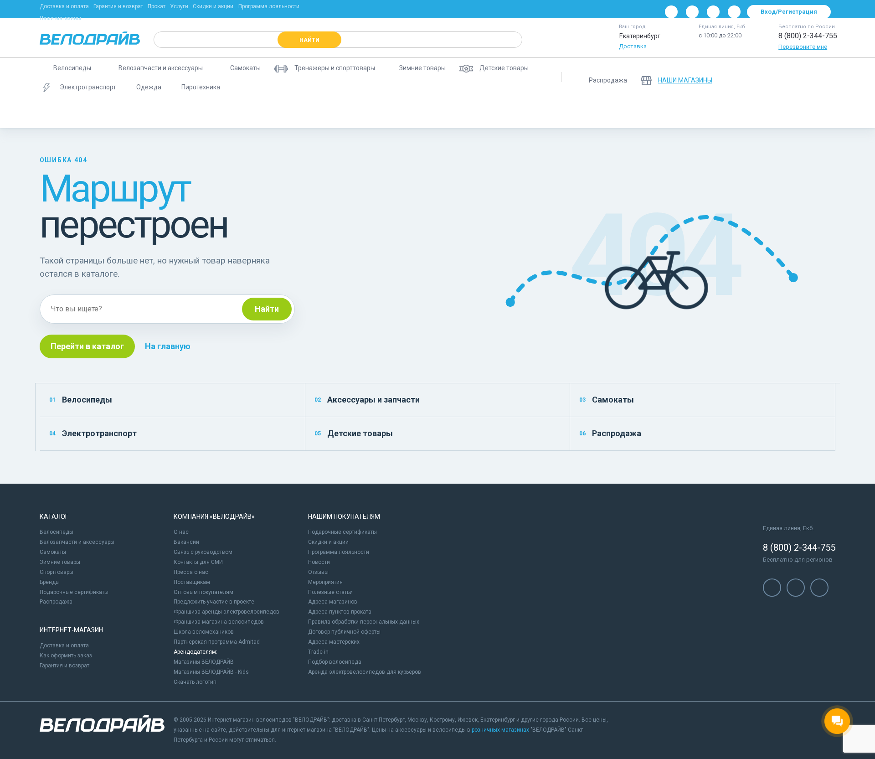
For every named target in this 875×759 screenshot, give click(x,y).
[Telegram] (713, 11)
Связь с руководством (203, 552)
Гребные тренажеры (499, 112)
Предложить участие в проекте (214, 602)
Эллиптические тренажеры (256, 112)
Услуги (179, 6)
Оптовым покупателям (203, 592)
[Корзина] (824, 77)
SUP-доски (398, 112)
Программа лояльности (268, 6)
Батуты (443, 112)
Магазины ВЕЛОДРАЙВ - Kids (211, 672)
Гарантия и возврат (118, 6)
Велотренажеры (178, 112)
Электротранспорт (93, 433)
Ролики (126, 112)
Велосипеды (80, 399)
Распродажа (610, 433)
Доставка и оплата (64, 6)
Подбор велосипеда (334, 662)
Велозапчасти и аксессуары (77, 542)
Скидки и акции (213, 6)
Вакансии (186, 542)
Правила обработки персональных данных (363, 622)
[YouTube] (692, 11)
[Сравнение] (777, 77)
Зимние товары (60, 562)
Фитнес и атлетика (338, 112)
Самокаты (606, 399)
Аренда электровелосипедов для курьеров (364, 672)
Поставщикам (192, 582)
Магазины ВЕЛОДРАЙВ (204, 662)
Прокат (156, 6)
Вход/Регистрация (789, 11)
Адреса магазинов (332, 602)
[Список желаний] (801, 77)
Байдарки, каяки (721, 112)
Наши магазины (60, 18)
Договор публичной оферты (344, 632)
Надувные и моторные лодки (802, 112)
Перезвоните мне (802, 46)
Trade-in (318, 652)
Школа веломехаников (204, 632)
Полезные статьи (330, 592)
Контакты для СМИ (198, 562)
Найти (267, 309)
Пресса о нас (191, 572)
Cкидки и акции (328, 542)
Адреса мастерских (334, 642)
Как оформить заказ (66, 655)
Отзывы (318, 572)
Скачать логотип (195, 682)
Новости (319, 562)
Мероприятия (325, 582)
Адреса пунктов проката (339, 612)
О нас (181, 532)
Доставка (633, 46)
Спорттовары (56, 572)
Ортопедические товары (645, 112)
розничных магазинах (500, 730)
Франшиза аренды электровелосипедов (226, 612)
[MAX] (734, 11)
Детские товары (353, 433)
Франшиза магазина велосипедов (219, 622)
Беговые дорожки (71, 112)
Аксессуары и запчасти (367, 399)
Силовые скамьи (569, 112)
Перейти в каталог (87, 346)
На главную (167, 346)
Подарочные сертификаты (74, 592)
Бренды (50, 582)
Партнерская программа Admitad (217, 642)
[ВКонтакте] (671, 11)
